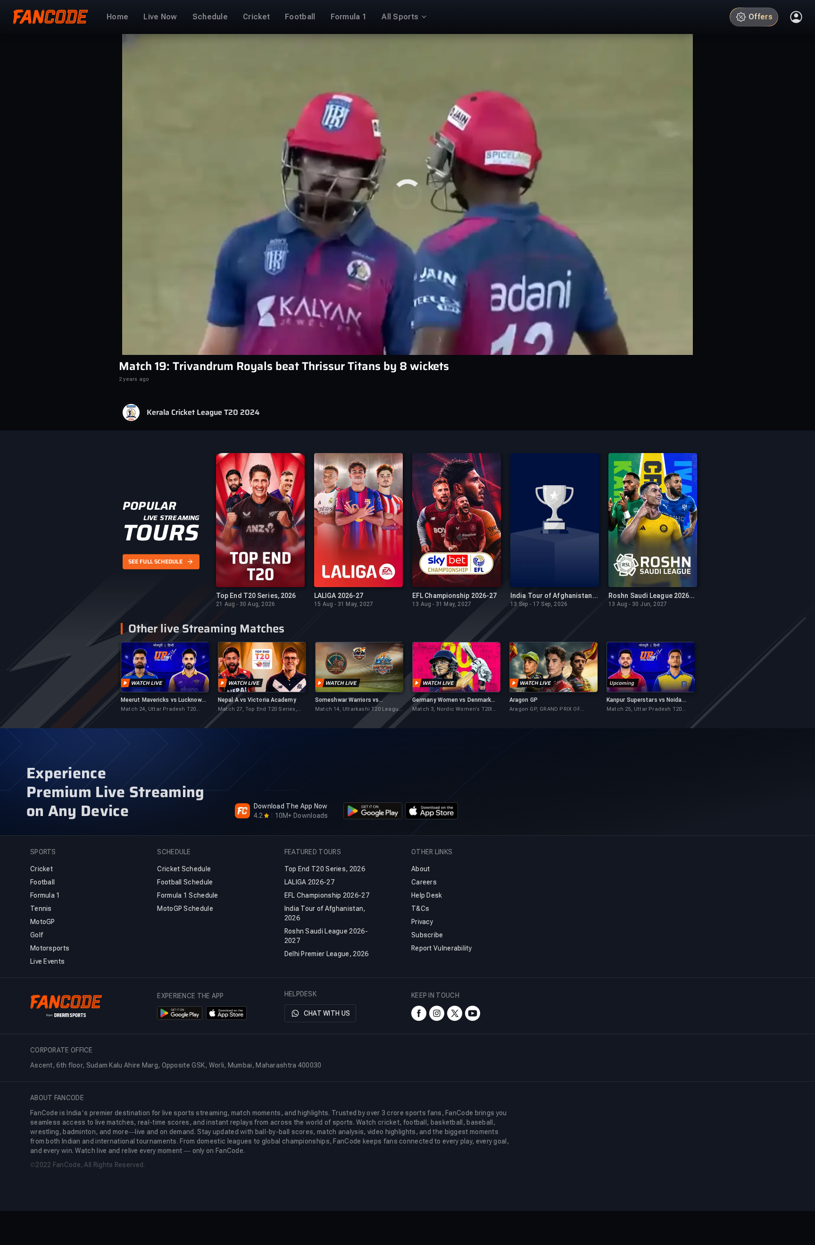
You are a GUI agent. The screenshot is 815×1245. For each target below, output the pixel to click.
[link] (164, 677)
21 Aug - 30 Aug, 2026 (245, 604)
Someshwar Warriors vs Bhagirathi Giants (347, 700)
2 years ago (134, 379)
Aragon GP (523, 700)
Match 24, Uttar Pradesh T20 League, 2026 (158, 709)
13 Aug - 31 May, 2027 (441, 604)
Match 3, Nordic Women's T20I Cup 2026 (452, 709)
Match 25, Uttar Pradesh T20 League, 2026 (644, 709)
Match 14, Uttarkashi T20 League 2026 (358, 709)
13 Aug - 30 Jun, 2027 (637, 604)
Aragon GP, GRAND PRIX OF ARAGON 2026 (544, 709)
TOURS (161, 533)
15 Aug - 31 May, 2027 (343, 604)
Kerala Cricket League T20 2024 (203, 412)
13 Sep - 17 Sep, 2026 (538, 604)
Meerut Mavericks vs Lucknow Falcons (161, 700)
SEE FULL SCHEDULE (155, 561)
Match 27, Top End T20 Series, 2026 (257, 709)
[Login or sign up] (796, 17)
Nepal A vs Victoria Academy (257, 700)
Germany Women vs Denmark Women (451, 700)
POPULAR (149, 506)
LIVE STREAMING (171, 518)
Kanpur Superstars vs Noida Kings (644, 700)
